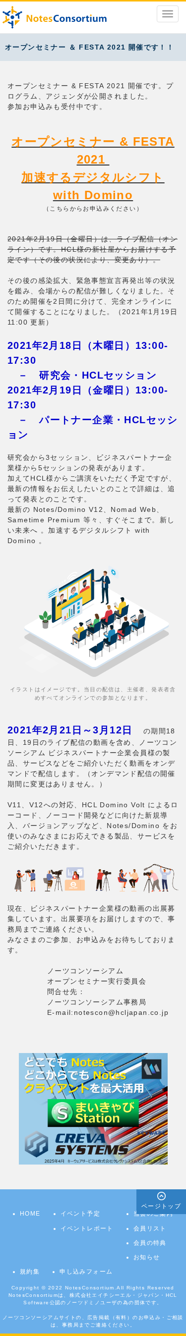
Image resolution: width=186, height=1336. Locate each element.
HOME (30, 1213)
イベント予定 (80, 1213)
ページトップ (161, 1206)
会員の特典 (150, 1242)
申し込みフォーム (86, 1271)
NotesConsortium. (91, 1287)
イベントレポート (87, 1228)
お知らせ (146, 1257)
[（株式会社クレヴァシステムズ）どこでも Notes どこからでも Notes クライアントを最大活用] (93, 1109)
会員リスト (150, 1228)
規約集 (30, 1271)
